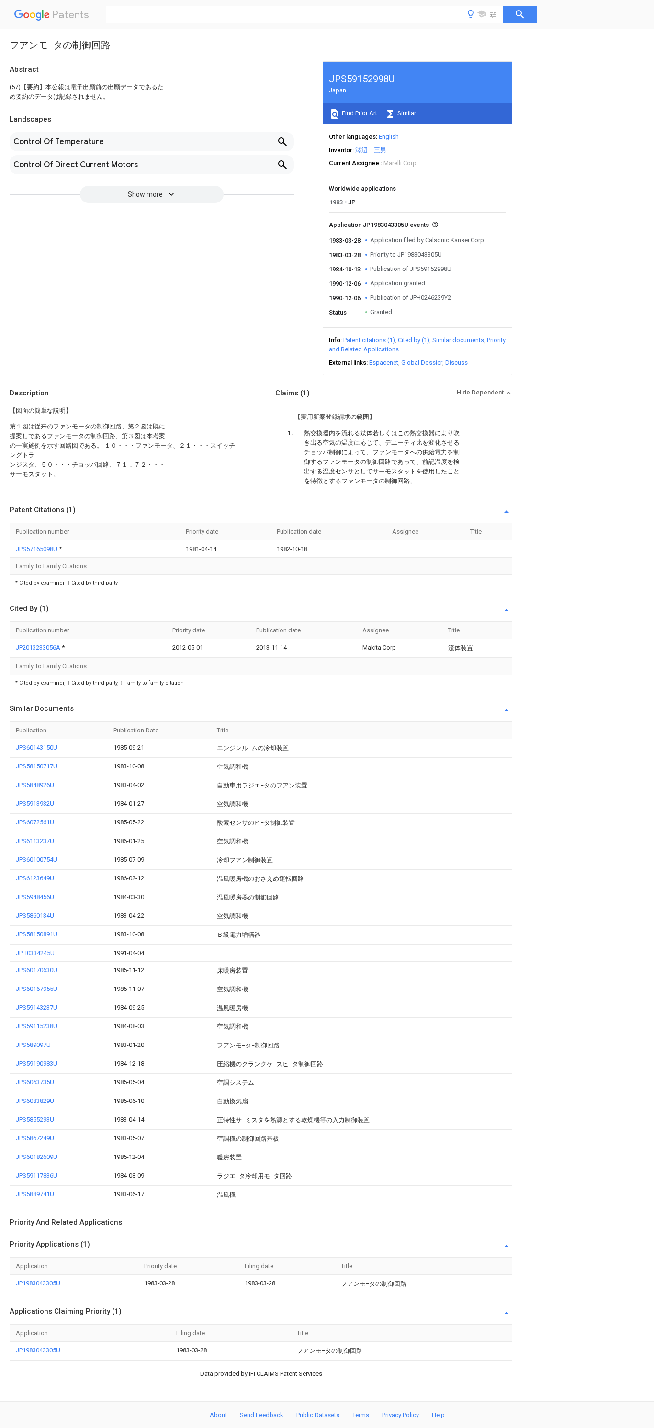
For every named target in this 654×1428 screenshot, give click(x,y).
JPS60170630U (36, 970)
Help (438, 1414)
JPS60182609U (36, 1156)
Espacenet (383, 362)
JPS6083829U (35, 1100)
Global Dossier (421, 362)
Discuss (456, 362)
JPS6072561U (35, 822)
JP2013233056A (39, 647)
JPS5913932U (35, 803)
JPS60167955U (36, 988)
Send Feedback (261, 1414)
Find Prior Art (358, 113)
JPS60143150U (36, 747)
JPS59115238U (36, 1026)
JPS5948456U (35, 896)
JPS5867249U (35, 1138)
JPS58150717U (36, 766)
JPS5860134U (35, 915)
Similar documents (458, 340)
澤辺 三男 (370, 150)
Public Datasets (317, 1414)
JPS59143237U (36, 1007)
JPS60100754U (36, 859)
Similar (406, 113)
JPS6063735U (35, 1082)
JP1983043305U (38, 1283)
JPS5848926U (35, 784)
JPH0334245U (35, 952)
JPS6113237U (35, 840)
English (389, 136)
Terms (360, 1414)
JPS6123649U (35, 878)
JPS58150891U (36, 934)
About (218, 1414)
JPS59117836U (36, 1175)
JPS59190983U (36, 1063)
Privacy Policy (400, 1414)
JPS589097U (33, 1044)
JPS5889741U (35, 1194)
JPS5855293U (35, 1119)
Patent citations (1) (369, 340)
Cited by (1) (413, 340)
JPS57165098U (37, 548)
